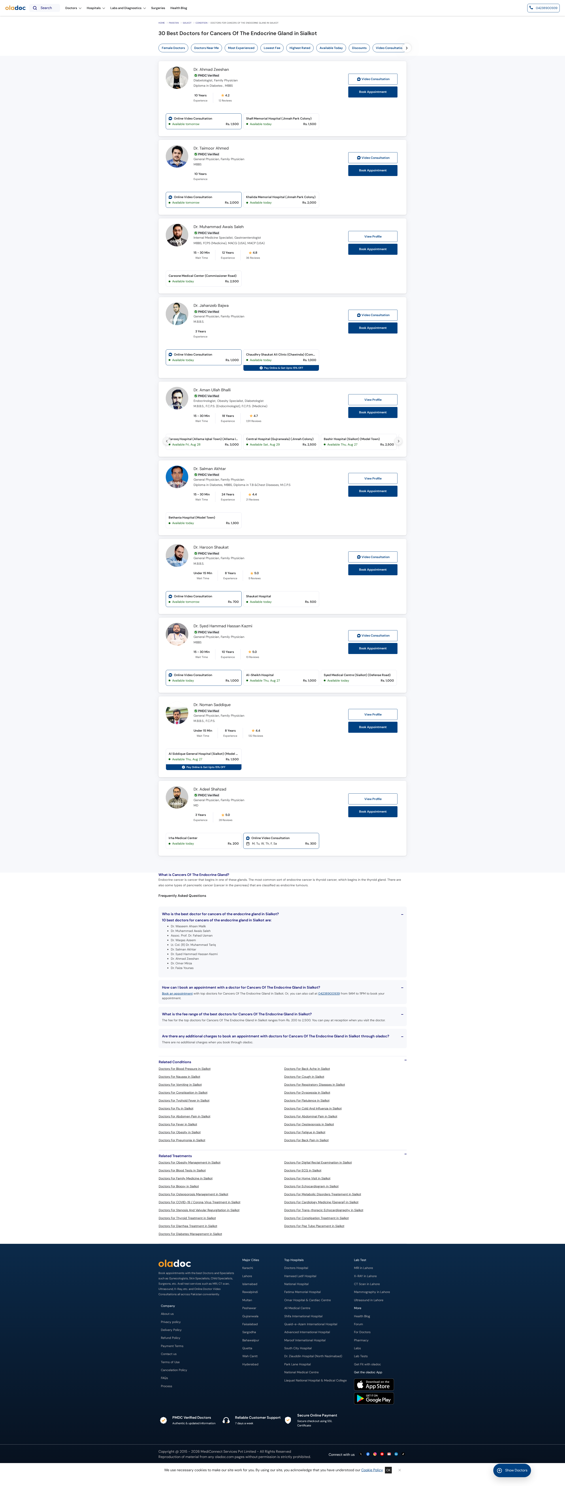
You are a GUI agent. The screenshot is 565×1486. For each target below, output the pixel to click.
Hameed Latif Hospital (300, 1276)
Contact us (169, 1354)
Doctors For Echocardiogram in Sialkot (311, 1186)
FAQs (164, 1378)
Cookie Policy (372, 1470)
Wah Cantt (250, 1356)
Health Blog (362, 1316)
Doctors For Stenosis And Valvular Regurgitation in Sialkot (199, 1210)
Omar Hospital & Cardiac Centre (307, 1300)
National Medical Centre (301, 1372)
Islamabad (249, 1284)
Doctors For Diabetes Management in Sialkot (190, 1234)
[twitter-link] (360, 1454)
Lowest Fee (272, 48)
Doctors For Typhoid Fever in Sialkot (184, 1100)
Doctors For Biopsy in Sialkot (179, 1186)
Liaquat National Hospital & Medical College (315, 1380)
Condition (201, 22)
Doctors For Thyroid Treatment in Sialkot (187, 1218)
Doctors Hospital (296, 1268)
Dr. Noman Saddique (212, 705)
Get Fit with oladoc (367, 1364)
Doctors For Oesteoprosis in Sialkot (309, 1124)
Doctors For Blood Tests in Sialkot (182, 1170)
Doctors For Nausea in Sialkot (179, 1077)
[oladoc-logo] (15, 8)
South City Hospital (298, 1348)
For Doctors (362, 1332)
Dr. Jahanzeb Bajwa (211, 305)
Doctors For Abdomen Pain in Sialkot (184, 1116)
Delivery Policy (171, 1330)
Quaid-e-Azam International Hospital (310, 1324)
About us (167, 1314)
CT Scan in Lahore (367, 1284)
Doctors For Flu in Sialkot (176, 1108)
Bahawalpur (250, 1340)
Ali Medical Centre (297, 1308)
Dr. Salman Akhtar (210, 469)
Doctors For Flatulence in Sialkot (307, 1100)
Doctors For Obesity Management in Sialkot (189, 1162)
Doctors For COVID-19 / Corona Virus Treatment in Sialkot (199, 1202)
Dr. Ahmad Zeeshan (211, 69)
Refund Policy (170, 1338)
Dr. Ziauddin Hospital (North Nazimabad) (313, 1356)
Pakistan (174, 22)
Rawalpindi (250, 1292)
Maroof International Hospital (305, 1340)
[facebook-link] (367, 1454)
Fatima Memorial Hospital (302, 1292)
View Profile (373, 236)
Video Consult (376, 79)
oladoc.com (224, 1456)
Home (161, 22)
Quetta (247, 1348)
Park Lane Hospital (297, 1364)
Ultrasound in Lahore (368, 1300)
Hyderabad (250, 1364)
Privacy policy (171, 1322)
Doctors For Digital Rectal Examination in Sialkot (318, 1162)
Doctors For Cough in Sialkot (304, 1077)
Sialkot (187, 22)
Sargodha (249, 1332)
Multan (247, 1300)
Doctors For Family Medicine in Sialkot (186, 1178)
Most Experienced (241, 48)
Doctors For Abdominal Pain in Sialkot (310, 1116)
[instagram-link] (375, 1454)
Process (166, 1386)
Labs (357, 1348)
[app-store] (374, 1385)
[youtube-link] (382, 1454)
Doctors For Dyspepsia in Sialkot (307, 1092)
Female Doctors (173, 48)
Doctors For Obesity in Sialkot (180, 1132)
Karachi (247, 1268)
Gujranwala (250, 1316)
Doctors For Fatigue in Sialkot (304, 1132)
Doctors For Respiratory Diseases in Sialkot (314, 1085)
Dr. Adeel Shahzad (210, 789)
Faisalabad (250, 1324)
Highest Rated (300, 48)
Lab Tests (361, 1356)
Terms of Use (170, 1362)
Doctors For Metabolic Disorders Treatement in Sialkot (322, 1194)
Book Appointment (373, 92)
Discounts (359, 48)
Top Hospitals (294, 1260)
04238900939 (329, 993)
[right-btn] (406, 47)
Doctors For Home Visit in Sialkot (307, 1178)
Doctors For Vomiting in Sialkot (180, 1085)
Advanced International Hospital (307, 1332)
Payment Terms (172, 1346)
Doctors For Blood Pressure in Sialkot (185, 1069)
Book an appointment (177, 993)
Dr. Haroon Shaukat (211, 547)
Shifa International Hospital (303, 1316)
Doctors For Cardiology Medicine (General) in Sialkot (321, 1202)
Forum (358, 1324)
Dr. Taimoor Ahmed (211, 148)
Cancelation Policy (174, 1370)
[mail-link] (389, 1454)
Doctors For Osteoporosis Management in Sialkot (193, 1194)
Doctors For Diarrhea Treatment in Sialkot (188, 1226)
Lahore (247, 1276)
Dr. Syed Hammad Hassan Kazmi (223, 626)
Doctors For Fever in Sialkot (178, 1124)
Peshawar (249, 1308)
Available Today (331, 48)
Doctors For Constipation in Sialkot (183, 1092)
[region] (297, 48)
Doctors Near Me (206, 48)
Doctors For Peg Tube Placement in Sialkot (314, 1226)
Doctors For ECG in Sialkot (302, 1170)
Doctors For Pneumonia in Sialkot (182, 1140)
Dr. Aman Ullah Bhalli (212, 390)
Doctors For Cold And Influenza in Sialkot (313, 1108)
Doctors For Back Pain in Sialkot (306, 1140)
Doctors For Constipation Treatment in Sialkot (316, 1218)
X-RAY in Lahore (365, 1276)
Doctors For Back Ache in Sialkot (307, 1069)
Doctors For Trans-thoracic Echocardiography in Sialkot (323, 1210)
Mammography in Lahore (372, 1292)
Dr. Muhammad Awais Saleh (219, 227)
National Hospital (296, 1284)
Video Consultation (390, 48)
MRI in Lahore (363, 1268)
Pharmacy (361, 1340)
